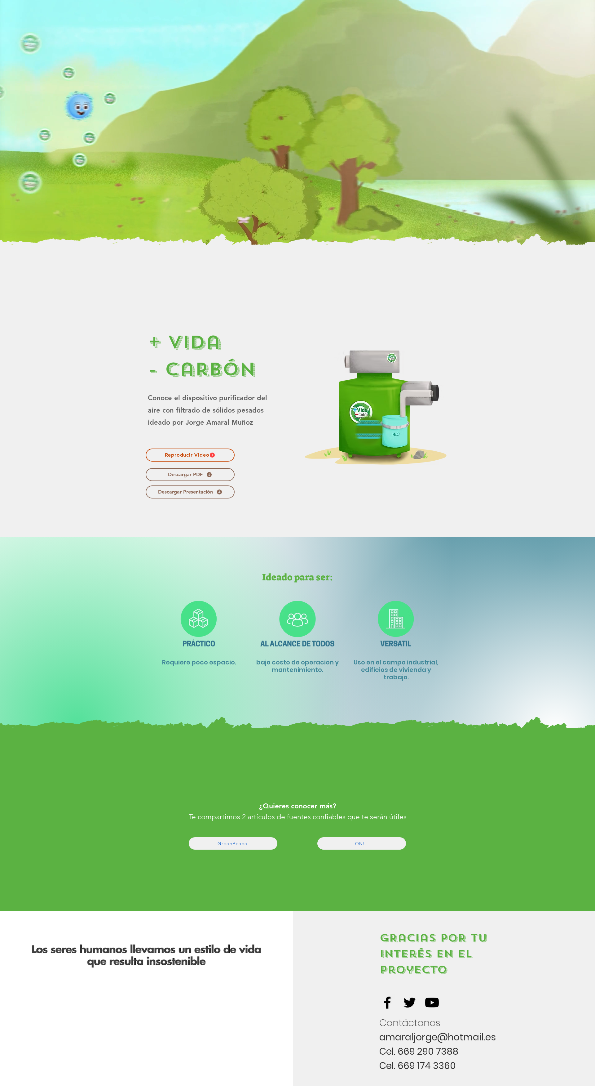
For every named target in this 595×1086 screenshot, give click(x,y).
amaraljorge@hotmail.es (437, 1037)
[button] (190, 455)
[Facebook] (387, 1002)
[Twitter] (410, 1002)
